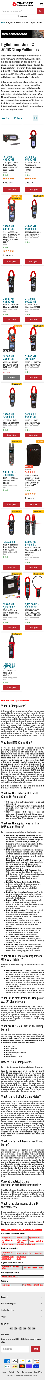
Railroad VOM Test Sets (7, 1240)
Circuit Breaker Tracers (21, 1257)
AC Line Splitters (21, 1253)
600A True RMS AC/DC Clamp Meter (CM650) (33, 363)
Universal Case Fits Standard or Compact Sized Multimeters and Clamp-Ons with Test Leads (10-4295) (32, 480)
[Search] (40, 11)
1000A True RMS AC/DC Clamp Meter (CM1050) (33, 233)
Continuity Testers (22, 1244)
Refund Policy (38, 1372)
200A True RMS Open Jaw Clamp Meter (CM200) (10, 480)
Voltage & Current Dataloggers (22, 1240)
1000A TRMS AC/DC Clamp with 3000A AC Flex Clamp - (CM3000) (33, 612)
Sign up (35, 1348)
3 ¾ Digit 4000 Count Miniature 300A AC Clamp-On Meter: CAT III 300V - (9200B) (11, 166)
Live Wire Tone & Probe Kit (10, 1276)
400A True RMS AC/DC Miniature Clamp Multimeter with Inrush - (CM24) (33, 166)
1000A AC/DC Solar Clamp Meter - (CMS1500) (10, 673)
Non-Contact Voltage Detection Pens (8, 1257)
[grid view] (35, 118)
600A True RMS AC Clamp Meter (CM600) (32, 421)
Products (11, 1372)
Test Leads (32, 1244)
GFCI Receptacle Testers (7, 1253)
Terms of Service (27, 1372)
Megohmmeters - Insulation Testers (10, 1267)
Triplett (5, 172)
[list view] (41, 118)
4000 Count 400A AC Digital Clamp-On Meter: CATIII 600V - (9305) (11, 364)
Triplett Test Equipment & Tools (32, 238)
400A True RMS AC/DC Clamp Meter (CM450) (11, 305)
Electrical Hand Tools (35, 1253)
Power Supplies (6, 1284)
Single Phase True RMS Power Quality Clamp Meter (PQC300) (10, 547)
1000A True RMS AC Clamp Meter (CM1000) (11, 421)
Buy (18, 1372)
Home (3, 22)
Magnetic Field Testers (36, 1240)
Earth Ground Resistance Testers (33, 1267)
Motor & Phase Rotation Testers (33, 1284)
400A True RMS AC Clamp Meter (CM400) (32, 305)
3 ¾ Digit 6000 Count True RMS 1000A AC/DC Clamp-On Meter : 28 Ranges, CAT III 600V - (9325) (11, 237)
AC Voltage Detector (8, 1244)
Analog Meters (6, 1237)
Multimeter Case (21, 1237)
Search (4, 1372)
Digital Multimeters (35, 1237)
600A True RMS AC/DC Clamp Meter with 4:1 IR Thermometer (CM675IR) (33, 551)
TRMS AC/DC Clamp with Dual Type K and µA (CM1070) (11, 612)
